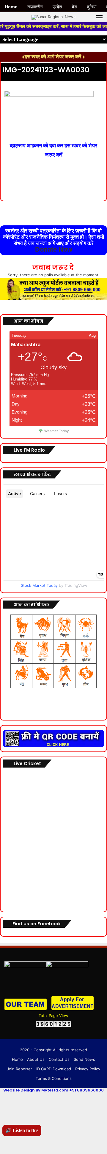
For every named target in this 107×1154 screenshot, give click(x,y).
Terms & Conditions (54, 1078)
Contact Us (59, 1059)
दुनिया (91, 7)
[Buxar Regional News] (53, 17)
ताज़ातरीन (35, 7)
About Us (36, 1059)
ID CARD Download (53, 1068)
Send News (84, 1059)
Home (17, 1059)
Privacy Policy (87, 1068)
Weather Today (56, 431)
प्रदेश (57, 7)
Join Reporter (19, 1068)
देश (74, 7)
